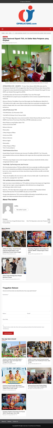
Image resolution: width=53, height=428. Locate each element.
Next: (38, 221)
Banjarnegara (31, 245)
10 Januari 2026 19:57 (11, 414)
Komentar (6, 294)
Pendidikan (5, 36)
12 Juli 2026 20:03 (11, 363)
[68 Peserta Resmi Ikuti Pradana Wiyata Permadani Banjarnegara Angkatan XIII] (39, 376)
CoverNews (31, 425)
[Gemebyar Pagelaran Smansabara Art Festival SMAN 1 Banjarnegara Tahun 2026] (39, 239)
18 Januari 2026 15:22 (37, 388)
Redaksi (9, 421)
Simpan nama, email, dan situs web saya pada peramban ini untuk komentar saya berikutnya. (23, 327)
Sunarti (5, 363)
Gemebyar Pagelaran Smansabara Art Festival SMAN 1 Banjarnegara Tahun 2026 (38, 250)
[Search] (50, 29)
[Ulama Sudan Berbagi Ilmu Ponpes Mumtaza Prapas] (14, 266)
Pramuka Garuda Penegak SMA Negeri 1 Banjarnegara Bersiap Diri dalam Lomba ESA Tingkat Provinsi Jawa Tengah (13, 387)
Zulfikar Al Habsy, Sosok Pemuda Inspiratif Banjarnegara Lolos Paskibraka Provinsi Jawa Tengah (12, 250)
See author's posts (21, 209)
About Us (4, 421)
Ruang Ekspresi (42, 245)
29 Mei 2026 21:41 (36, 363)
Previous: (13, 221)
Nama (4, 313)
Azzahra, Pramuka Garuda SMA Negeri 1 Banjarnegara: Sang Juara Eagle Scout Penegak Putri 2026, (12, 361)
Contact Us (15, 421)
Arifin (5, 42)
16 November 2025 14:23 (13, 279)
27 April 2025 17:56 (11, 42)
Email (29, 313)
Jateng (10, 355)
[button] (3, 29)
